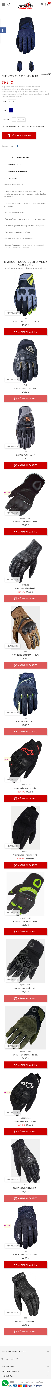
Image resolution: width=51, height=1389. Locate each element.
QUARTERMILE (25, 518)
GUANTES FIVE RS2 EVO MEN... (26, 388)
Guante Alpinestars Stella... (25, 788)
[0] (46, 4)
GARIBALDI (25, 585)
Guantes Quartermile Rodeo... (25, 988)
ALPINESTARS (26, 785)
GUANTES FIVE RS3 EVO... (26, 721)
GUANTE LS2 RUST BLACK (25, 1321)
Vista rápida (12, 313)
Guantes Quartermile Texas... (25, 1055)
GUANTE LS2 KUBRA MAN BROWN (25, 655)
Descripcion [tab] (10, 178)
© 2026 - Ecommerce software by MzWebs (25, 1382)
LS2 (25, 651)
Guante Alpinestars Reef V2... (25, 855)
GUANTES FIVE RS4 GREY (26, 455)
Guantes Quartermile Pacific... (25, 521)
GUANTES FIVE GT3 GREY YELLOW (25, 322)
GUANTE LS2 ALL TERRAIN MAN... (25, 1188)
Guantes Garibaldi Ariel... (25, 588)
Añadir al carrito (21, 135)
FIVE (25, 318)
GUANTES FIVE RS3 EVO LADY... (25, 1254)
